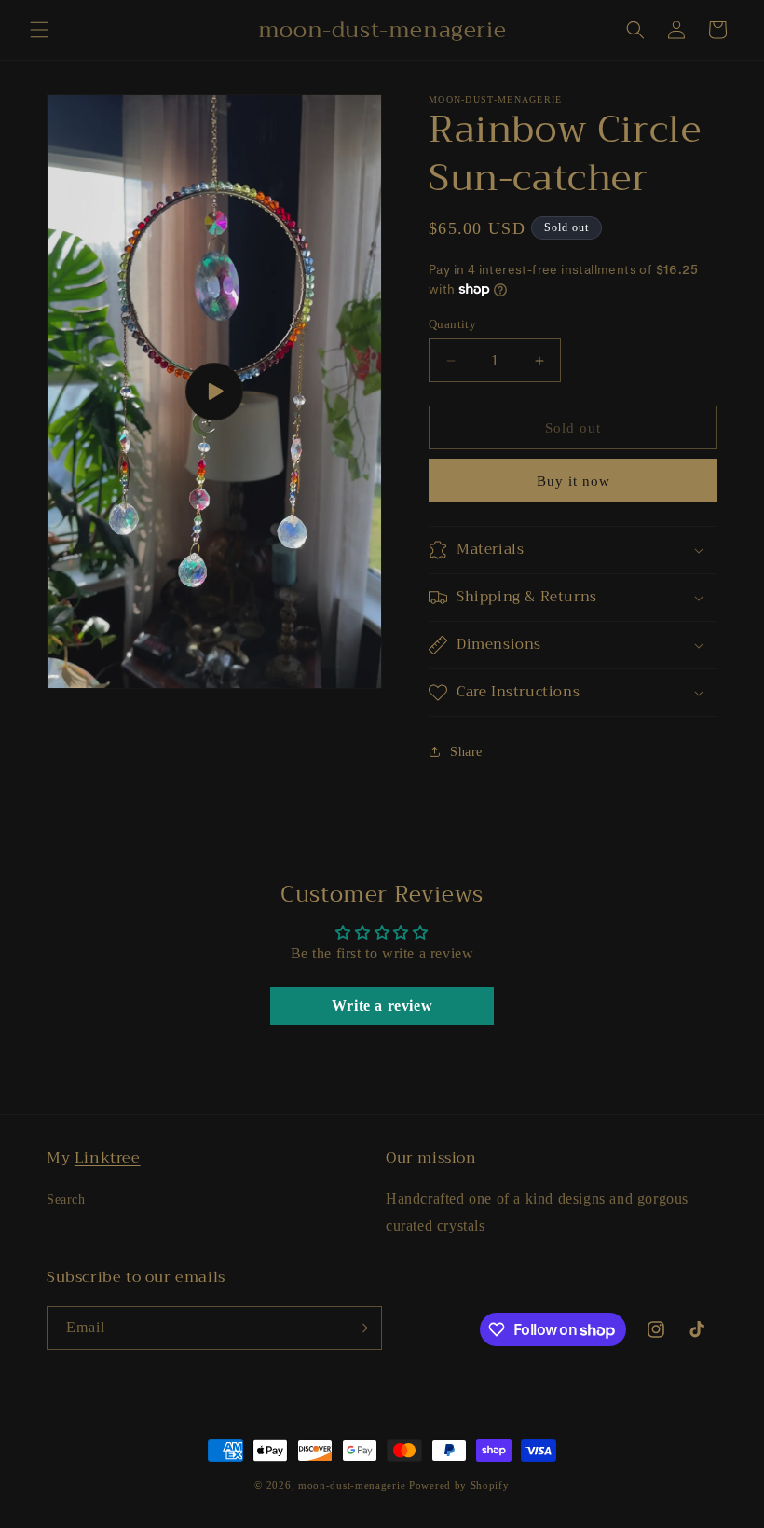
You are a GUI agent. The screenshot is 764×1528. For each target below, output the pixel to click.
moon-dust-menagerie (351, 1485)
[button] (39, 29)
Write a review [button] (382, 1005)
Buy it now (573, 481)
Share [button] (466, 752)
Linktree (108, 1158)
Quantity (452, 324)
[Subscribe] (360, 1328)
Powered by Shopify (459, 1485)
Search (66, 1199)
